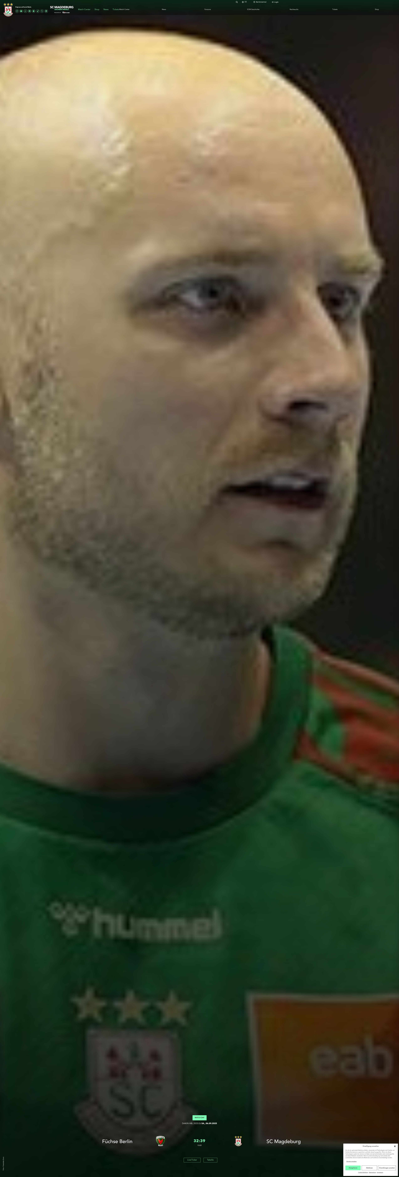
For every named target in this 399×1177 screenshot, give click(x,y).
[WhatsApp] (25, 11)
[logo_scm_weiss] (8, 9)
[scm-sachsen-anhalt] (62, 9)
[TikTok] (37, 11)
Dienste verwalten (351, 1161)
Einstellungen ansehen (387, 1168)
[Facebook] (29, 11)
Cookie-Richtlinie (363, 1172)
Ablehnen (369, 1168)
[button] (395, 1146)
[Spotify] (33, 11)
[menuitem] (245, 2)
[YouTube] (21, 11)
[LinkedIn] (46, 11)
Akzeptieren (353, 1168)
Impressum (380, 1172)
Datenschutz (372, 1172)
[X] (42, 11)
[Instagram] (17, 11)
